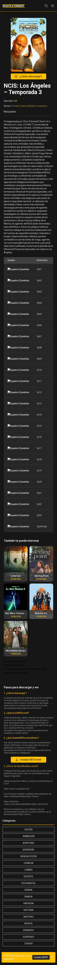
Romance (28, 930)
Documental (28, 883)
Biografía (28, 849)
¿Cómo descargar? (30, 76)
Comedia (28, 863)
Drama (28, 890)
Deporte (28, 876)
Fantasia (28, 903)
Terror (28, 943)
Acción (28, 829)
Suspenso (28, 937)
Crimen (28, 870)
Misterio (29, 916)
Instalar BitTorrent (30, 759)
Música (28, 923)
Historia (28, 910)
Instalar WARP (41, 957)
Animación (29, 836)
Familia (29, 896)
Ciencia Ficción (28, 856)
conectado (35, 669)
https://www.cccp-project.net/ (17, 789)
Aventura (28, 843)
